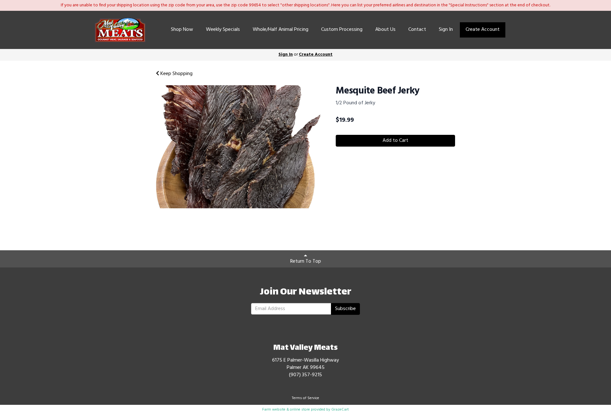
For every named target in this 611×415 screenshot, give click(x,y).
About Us (385, 29)
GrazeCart (340, 409)
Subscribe (345, 309)
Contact (417, 29)
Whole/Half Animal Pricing (280, 29)
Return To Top (305, 261)
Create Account (483, 29)
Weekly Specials (223, 29)
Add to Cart (395, 140)
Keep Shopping (176, 74)
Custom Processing (341, 29)
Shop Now (182, 29)
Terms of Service (305, 398)
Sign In (446, 29)
